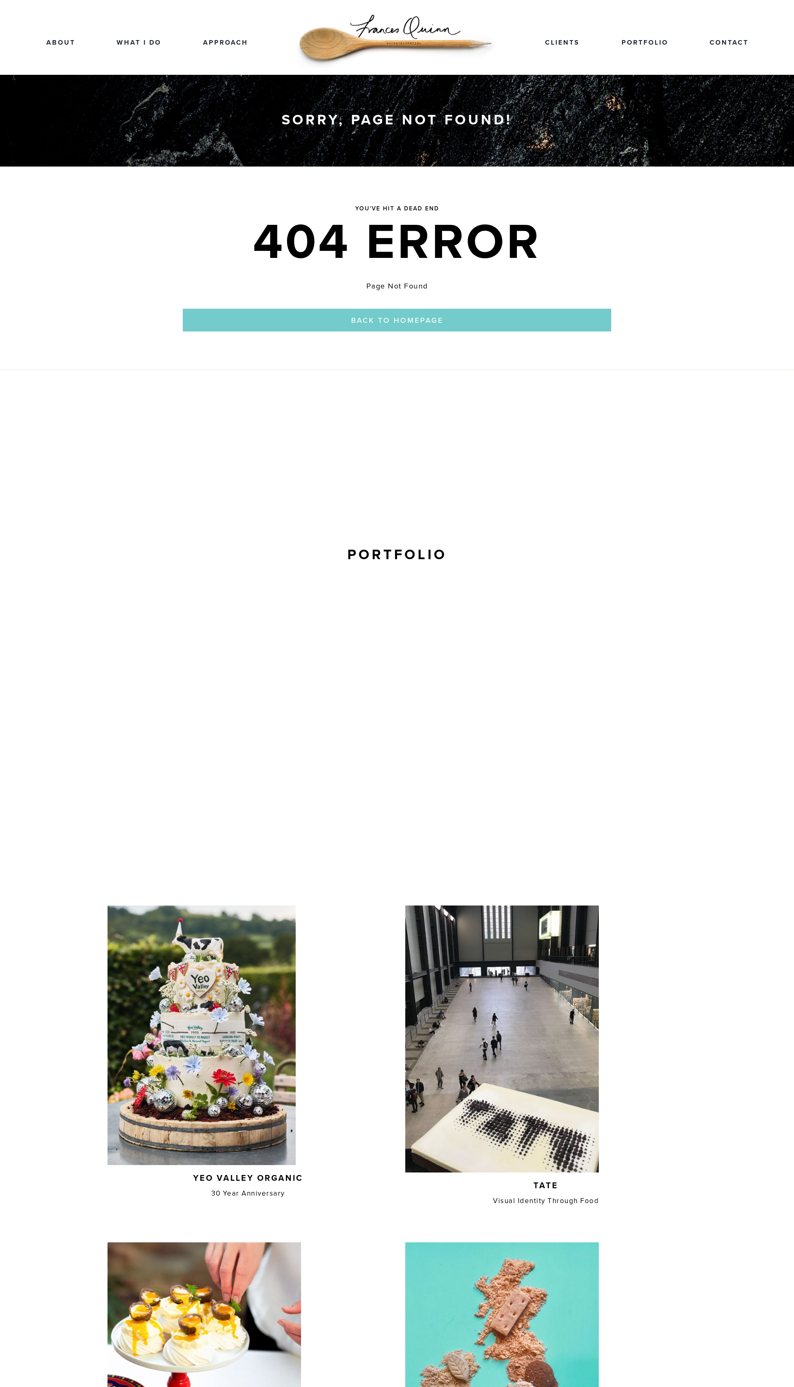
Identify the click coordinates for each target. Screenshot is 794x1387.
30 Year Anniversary (248, 1193)
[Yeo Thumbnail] (202, 909)
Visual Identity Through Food (546, 1201)
